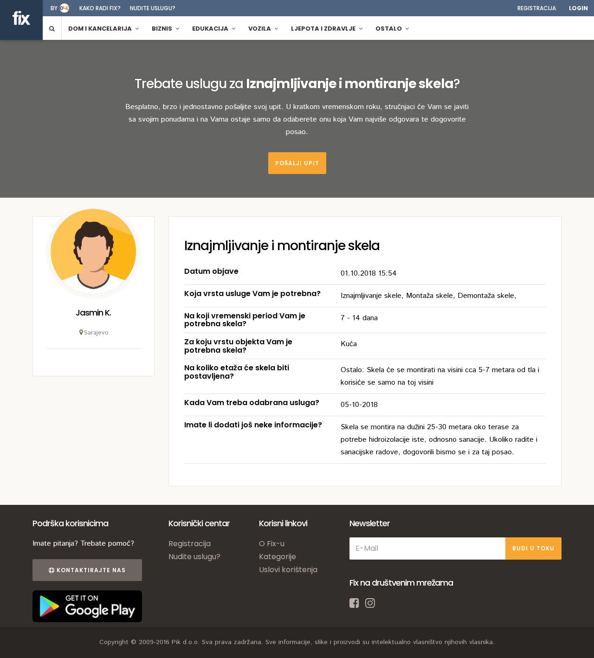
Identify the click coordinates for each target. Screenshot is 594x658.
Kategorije (277, 556)
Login (578, 8)
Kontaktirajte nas (90, 570)
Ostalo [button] (389, 28)
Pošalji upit (297, 163)
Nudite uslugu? (152, 8)
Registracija (536, 8)
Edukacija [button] (211, 28)
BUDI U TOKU (533, 548)
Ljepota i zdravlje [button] (324, 28)
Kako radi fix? (100, 8)
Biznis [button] (163, 28)
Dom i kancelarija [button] (100, 28)
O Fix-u (271, 543)
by (54, 8)
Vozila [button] (260, 28)
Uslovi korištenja (288, 569)
